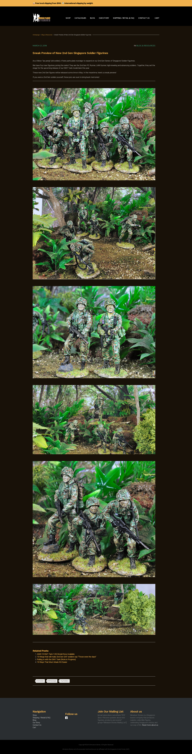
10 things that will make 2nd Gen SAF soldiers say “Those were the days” (66, 657)
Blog (34, 720)
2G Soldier (40, 681)
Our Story (36, 722)
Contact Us (37, 725)
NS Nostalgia (52, 681)
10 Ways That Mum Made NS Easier (52, 662)
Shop (35, 715)
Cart (34, 727)
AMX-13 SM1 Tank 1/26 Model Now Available (56, 654)
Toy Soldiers (65, 681)
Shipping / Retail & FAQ (41, 718)
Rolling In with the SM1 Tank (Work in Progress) (56, 659)
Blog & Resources (46, 35)
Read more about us (150, 725)
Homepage (36, 35)
